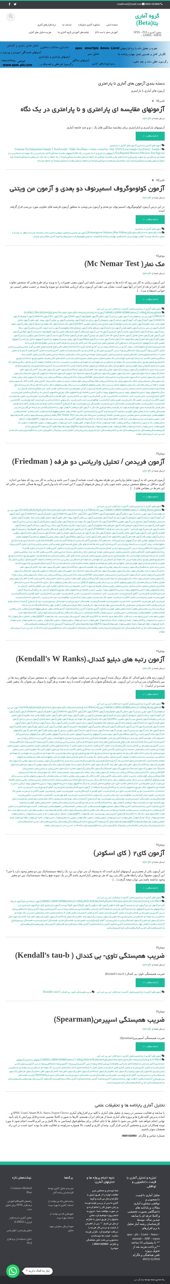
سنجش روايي (115, 388)
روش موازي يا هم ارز (70, 776)
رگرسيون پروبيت (130, 369)
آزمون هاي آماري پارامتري (149, 145)
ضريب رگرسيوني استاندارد (63, 400)
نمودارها (66, 426)
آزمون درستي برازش (148, 328)
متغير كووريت (131, 411)
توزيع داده (95, 753)
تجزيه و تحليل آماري (63, 350)
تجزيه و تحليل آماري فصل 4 (39, 350)
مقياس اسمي (140, 415)
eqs (152, 312)
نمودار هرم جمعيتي (110, 426)
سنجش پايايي (129, 388)
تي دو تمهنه (100, 362)
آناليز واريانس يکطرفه (51, 343)
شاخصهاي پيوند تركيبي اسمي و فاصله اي (98, 392)
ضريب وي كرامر (74, 403)
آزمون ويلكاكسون (87, 339)
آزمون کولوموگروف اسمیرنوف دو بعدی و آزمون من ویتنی (87, 189)
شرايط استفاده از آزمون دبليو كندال (90, 787)
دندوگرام (42, 366)
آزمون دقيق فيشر (130, 328)
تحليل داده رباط (79, 354)
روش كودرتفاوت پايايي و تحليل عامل (68, 381)
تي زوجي (68, 362)
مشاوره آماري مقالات (53, 236)
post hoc (57, 312)
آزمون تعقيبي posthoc (86, 324)
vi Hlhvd (90, 510)
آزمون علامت (129, 332)
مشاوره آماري (117, 411)
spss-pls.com (75, 312)
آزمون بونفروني (73, 320)
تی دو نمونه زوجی (140, 157)
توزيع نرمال (142, 362)
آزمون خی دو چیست (135, 905)
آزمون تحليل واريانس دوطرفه (129, 324)
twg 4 (93, 312)
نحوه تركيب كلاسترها (25, 415)
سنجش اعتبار (142, 388)
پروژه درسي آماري (116, 350)
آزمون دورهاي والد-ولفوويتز (74, 328)
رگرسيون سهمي (118, 373)
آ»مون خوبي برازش (120, 316)
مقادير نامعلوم (151, 612)
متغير (140, 411)
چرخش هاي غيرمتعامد (109, 366)
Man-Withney (120, 233)
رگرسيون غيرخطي (102, 373)
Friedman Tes (22, 149)
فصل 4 (72, 407)
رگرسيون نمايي (131, 377)
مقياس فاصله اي (112, 415)
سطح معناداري (76, 780)
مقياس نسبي (97, 415)
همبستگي (155, 430)
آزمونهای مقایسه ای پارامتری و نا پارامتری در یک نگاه (93, 110)
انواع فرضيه (51, 347)
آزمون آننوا (149, 320)
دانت (60, 366)
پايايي (19, 347)
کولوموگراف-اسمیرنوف (74, 236)
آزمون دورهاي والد (97, 328)
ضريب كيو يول (34, 400)
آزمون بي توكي (59, 320)
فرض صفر (136, 605)
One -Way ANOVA (114, 149)
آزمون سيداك (153, 332)
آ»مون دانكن (104, 316)
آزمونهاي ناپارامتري (142, 343)
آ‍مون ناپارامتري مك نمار (95, 343)
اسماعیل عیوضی (63, 233)
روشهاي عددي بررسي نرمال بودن (111, 385)
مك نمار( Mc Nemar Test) (70, 415)
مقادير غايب (39, 411)
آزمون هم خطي (148, 339)
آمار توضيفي (113, 343)
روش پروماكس (60, 377)
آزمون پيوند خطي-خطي (40, 320)
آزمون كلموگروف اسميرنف (45, 332)
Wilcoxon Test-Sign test (152, 153)
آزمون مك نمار (112, 335)
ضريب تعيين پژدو (23, 396)
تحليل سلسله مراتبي (61, 354)
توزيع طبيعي (154, 362)
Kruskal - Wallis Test (70, 149)
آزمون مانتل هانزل (140, 335)
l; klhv (36, 312)
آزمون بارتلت (122, 320)
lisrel (46, 312)
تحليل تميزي (108, 354)
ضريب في (45, 400)
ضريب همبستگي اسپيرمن (118, 403)
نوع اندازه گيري (50, 624)
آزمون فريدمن (115, 332)
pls (129, 233)
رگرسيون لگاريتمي (94, 768)
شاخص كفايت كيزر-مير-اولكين (49, 388)
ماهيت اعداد (149, 411)
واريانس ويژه (63, 430)
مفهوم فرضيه (52, 411)
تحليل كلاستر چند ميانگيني (32, 552)
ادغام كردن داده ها (37, 540)
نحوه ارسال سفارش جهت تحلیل (61, 1228)
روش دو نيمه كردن (114, 381)
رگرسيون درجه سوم (150, 373)
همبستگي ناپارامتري (100, 430)
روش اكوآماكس (90, 377)
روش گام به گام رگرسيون (27, 381)
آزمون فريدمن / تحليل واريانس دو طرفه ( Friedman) (119, 529)
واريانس (86, 430)
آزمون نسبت (58, 335)
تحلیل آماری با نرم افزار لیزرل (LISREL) (20, 1220)
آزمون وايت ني (103, 339)
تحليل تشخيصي (121, 354)
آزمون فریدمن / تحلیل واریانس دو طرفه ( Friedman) (88, 462)
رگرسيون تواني (115, 369)
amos (133, 312)
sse (84, 312)
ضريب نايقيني (153, 403)
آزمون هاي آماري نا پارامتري (123, 145)
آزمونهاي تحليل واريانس (32, 339)
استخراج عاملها (146, 347)
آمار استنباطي (126, 343)
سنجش (152, 388)
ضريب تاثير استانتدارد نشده (127, 396)
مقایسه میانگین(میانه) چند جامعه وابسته (132, 161)
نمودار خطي (84, 423)
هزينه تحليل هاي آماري (40, 32)
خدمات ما (66, 24)
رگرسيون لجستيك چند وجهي (80, 373)
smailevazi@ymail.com (129, 4)
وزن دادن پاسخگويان (37, 430)
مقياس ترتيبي (126, 415)
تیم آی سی (139, 1279)
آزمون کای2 (84, 905)
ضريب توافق (99, 400)
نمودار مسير (154, 426)
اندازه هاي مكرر (65, 347)
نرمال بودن (64, 419)
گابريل (25, 407)
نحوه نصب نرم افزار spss (125, 419)
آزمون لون (155, 335)
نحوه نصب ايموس (45, 810)
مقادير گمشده (27, 411)
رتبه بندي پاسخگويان (149, 369)
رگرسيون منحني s (147, 377)
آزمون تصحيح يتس (106, 324)
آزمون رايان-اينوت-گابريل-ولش (45, 328)
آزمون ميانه (70, 335)
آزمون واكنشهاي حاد (131, 339)
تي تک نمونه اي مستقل (117, 362)
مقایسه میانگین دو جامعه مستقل (96, 157)
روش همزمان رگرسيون (138, 385)
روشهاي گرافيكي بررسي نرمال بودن (79, 385)
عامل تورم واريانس (43, 403)
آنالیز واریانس (43, 153)
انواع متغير (40, 347)
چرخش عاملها (126, 366)
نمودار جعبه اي (115, 423)
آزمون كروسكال (88, 332)
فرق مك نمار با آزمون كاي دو (89, 407)
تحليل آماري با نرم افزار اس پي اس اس (116, 309)
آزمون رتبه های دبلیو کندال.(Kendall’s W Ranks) (90, 660)
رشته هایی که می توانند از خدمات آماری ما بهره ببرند (60, 1203)
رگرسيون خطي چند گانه (45, 369)
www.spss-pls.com (151, 233)
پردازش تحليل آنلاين (25, 544)
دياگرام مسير (81, 761)
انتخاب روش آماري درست (127, 347)
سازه (21, 385)
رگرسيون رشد (133, 373)
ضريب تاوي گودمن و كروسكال (58, 396)
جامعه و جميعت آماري (42, 362)
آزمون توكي (28, 324)
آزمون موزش (83, 335)
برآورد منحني (28, 347)
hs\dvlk (28, 312)
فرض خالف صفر (26, 403)
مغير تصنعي (64, 411)
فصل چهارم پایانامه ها (110, 236)
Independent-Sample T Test (43, 149)
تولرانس (133, 362)
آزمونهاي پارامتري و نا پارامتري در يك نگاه (94, 153)
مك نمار (87, 415)
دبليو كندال (128, 761)
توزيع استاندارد (29, 358)
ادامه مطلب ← (150, 136)
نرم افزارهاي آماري (79, 419)
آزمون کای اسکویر (99, 905)
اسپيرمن (158, 347)
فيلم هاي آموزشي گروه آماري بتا (73, 32)
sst (87, 312)
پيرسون (103, 350)
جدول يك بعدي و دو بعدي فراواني (86, 757)
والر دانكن (52, 430)
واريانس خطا (76, 430)
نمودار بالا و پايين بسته (148, 423)
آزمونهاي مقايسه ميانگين (62, 153)
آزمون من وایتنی (79, 233)
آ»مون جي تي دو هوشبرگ (142, 316)
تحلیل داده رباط (48, 233)
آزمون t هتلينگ (27, 316)
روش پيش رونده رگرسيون (87, 772)
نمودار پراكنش (130, 423)
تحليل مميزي (87, 358)
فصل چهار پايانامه (60, 407)
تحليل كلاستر (45, 354)
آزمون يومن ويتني (69, 339)
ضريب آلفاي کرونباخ (134, 593)
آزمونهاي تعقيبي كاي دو (145, 540)
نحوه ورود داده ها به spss (101, 419)
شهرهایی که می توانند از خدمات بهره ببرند (61, 1216)
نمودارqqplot (77, 426)
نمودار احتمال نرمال (27, 616)
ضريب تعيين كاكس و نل (130, 597)
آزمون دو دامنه (113, 328)
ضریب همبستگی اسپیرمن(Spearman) (109, 1020)
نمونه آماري (40, 426)
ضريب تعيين (38, 396)
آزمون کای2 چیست (70, 905)
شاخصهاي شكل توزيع (69, 392)
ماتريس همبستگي (146, 609)
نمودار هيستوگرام (92, 426)
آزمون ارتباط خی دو (32, 901)
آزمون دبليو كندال (47, 521)
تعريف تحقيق (44, 358)
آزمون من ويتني (97, 335)
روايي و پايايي (117, 377)
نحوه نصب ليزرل (145, 419)
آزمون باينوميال (107, 320)
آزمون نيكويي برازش (30, 335)
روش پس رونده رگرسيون (41, 377)
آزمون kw (55, 316)
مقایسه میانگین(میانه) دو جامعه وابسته (56, 161)
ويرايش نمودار (143, 434)
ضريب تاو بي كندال (104, 396)
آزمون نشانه (46, 335)
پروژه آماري (147, 350)
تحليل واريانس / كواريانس (19, 1230)
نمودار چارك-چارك (99, 423)
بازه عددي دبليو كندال (92, 742)
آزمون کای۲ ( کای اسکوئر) (129, 854)
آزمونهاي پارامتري (52, 339)
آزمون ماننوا (125, 335)
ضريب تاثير (146, 396)
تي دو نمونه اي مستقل (83, 362)
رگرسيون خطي (63, 369)
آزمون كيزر (152, 533)
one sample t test (133, 149)
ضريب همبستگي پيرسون (94, 403)
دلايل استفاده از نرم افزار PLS (19, 1241)
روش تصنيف (149, 381)
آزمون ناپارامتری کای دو (49, 905)
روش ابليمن (104, 377)
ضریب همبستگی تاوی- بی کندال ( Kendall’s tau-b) (90, 956)
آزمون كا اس (102, 332)
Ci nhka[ (141, 312)
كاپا (49, 407)
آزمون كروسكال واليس (69, 332)
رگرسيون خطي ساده (95, 764)
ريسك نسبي (30, 385)
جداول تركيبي (24, 362)
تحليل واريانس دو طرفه (54, 556)
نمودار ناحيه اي (140, 426)
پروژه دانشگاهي (133, 350)
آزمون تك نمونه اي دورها (47, 324)
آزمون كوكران (26, 332)
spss (65, 312)
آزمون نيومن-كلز (150, 537)
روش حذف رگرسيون (133, 381)
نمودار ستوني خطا (43, 423)
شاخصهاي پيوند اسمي (150, 392)
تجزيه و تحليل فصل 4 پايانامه (76, 745)
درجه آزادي (52, 366)
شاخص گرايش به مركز (93, 783)
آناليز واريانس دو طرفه (72, 343)
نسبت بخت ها (52, 419)
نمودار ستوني (58, 423)
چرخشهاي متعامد (90, 366)
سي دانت (68, 388)
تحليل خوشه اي (94, 354)
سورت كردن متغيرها (82, 388)
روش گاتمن (45, 381)
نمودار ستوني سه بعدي (39, 620)
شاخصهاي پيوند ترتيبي (128, 392)
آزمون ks (64, 316)
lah (41, 312)
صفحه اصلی (112, 24)
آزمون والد (116, 339)
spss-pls (147, 118)
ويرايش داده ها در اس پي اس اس (34, 628)
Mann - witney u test (92, 149)
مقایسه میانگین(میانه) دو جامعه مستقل (93, 161)
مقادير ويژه (152, 415)
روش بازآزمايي (75, 377)
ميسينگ (39, 415)
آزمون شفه (141, 332)
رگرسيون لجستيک (31, 373)
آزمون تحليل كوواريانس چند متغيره (40, 517)
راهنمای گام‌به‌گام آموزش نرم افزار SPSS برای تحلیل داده (19, 1205)
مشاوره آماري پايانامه (101, 411)
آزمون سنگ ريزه (54, 525)
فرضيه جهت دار (126, 407)
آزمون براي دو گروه (90, 320)
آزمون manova (42, 316)
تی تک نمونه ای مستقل (25, 153)
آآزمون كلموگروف (90, 316)
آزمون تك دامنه (66, 324)
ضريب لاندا (131, 601)
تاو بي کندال (93, 350)
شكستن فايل (24, 392)
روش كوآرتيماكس (95, 381)
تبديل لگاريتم (80, 350)
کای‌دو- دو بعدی (92, 236)
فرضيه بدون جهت (143, 407)
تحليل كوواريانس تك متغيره (118, 358)
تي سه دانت (58, 362)
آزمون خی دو (152, 905)
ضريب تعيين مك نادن (138, 400)
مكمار (53, 415)
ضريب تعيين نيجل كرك (116, 400)
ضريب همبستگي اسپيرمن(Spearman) (52, 1075)
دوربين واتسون (30, 366)
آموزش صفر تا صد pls (106, 32)
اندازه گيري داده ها (82, 347)
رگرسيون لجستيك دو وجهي (53, 373)
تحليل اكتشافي (136, 354)
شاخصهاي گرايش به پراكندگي (44, 392)
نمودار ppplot (38, 419)
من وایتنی (37, 236)
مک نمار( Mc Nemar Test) (124, 265)
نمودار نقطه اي (126, 426)
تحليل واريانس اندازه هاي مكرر (65, 358)
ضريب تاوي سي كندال (83, 396)
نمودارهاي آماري (54, 426)
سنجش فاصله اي (101, 388)
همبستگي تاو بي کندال (121, 430)
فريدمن (70, 605)
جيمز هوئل (137, 366)
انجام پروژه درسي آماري (103, 347)
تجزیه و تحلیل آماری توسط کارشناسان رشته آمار (60, 1190)
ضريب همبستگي (138, 403)
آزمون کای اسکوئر (117, 905)
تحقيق (147, 354)
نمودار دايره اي (72, 423)
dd (148, 312)
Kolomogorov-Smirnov (100, 233)
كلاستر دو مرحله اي (38, 407)
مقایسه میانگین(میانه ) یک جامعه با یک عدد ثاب (58, 157)
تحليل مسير (98, 358)
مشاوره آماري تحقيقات (89, 24)
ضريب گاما (21, 400)
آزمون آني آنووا (136, 320)
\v (114, 312)
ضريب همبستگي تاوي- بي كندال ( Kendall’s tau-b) (67, 992)
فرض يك (156, 407)
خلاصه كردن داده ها (73, 366)
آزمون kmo (75, 316)
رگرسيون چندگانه (78, 369)
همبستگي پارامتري (141, 430)
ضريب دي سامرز (85, 400)
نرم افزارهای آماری (46, 24)
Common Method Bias (21, 1190)
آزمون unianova (35, 514)
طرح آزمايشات (59, 403)
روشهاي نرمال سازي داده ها (49, 385)
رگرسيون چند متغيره (97, 369)
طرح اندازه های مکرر (122, 157)
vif (163, 316)
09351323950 (123, 312)
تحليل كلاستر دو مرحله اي (144, 358)
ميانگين (46, 415)
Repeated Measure (129, 153)
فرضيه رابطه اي (111, 407)
